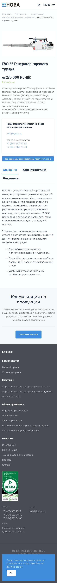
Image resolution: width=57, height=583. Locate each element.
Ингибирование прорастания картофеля (25, 425)
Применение (9, 449)
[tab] (10, 170)
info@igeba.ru (14, 133)
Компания (7, 351)
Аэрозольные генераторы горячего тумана (26, 386)
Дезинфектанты (11, 396)
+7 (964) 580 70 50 (17, 143)
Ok (11, 573)
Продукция (8, 380)
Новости (7, 459)
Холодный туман (11, 372)
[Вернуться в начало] (11, 5)
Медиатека (7, 438)
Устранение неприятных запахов (20, 430)
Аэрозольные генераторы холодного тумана (27, 391)
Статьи (6, 464)
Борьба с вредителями (15, 410)
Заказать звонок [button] (28, 334)
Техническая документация (17, 454)
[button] (49, 5)
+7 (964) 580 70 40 (17, 147)
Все (28, 159)
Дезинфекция (10, 415)
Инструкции (9, 444)
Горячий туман (10, 367)
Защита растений (12, 420)
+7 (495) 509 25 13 (11, 511)
